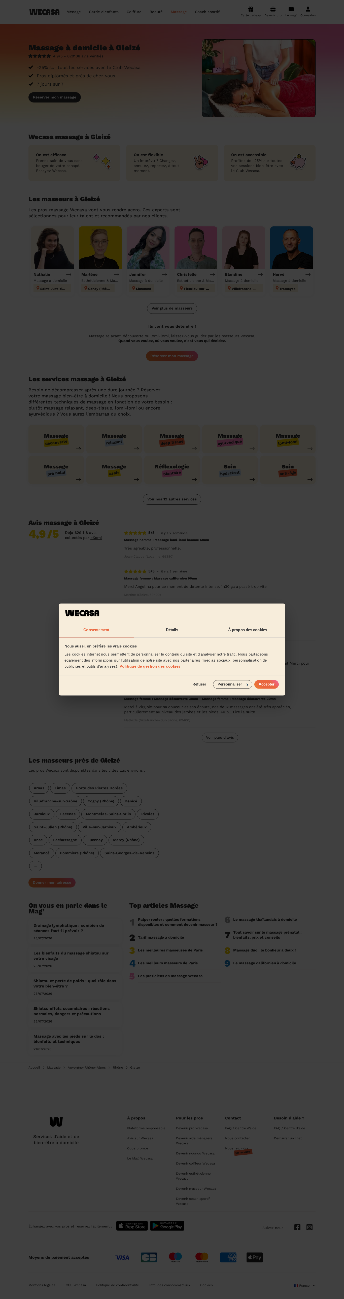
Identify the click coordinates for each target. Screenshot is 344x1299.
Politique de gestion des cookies (150, 666)
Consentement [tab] (96, 630)
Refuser (199, 684)
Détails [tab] (172, 630)
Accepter (266, 684)
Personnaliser (230, 684)
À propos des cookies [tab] (247, 630)
